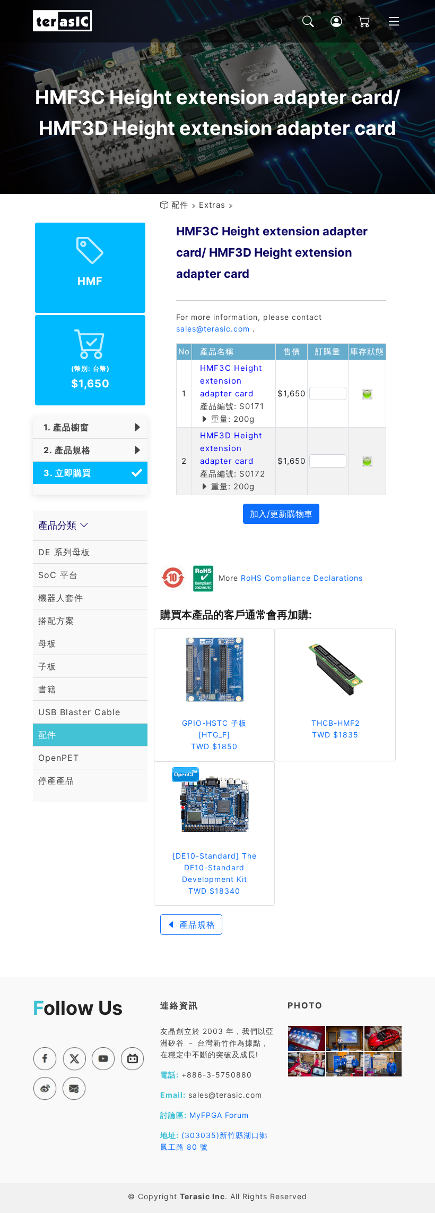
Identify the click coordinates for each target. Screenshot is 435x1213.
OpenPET (58, 757)
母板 (47, 643)
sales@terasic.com (213, 328)
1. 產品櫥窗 (63, 427)
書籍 (47, 689)
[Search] (300, 21)
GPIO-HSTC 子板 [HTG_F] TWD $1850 (214, 734)
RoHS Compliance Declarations (302, 577)
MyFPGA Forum (219, 1114)
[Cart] (357, 21)
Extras (212, 205)
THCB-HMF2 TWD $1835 (335, 728)
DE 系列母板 (64, 552)
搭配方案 (56, 620)
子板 (47, 666)
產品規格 (195, 924)
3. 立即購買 (64, 473)
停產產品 (56, 780)
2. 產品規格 (64, 450)
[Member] (329, 21)
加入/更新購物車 (281, 513)
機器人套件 (60, 597)
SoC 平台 (58, 575)
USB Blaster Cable (79, 712)
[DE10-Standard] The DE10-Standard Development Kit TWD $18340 (214, 873)
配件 (179, 205)
